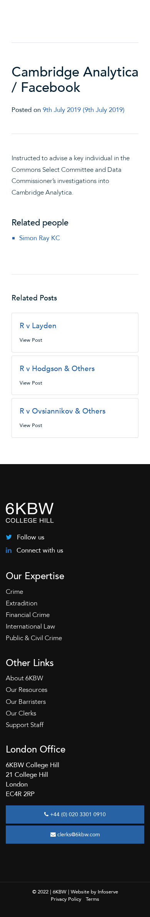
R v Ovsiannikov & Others (62, 411)
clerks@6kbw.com (78, 834)
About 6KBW (24, 678)
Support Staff (24, 724)
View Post (31, 340)
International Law (30, 626)
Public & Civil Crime (34, 638)
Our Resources (26, 689)
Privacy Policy (66, 899)
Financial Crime (28, 614)
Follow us (29, 537)
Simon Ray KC (39, 238)
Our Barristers (26, 701)
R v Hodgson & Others (57, 369)
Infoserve (108, 891)
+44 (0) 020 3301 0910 (77, 814)
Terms (92, 899)
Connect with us (39, 550)
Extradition (21, 603)
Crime (14, 591)
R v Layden (38, 326)
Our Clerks (21, 713)
